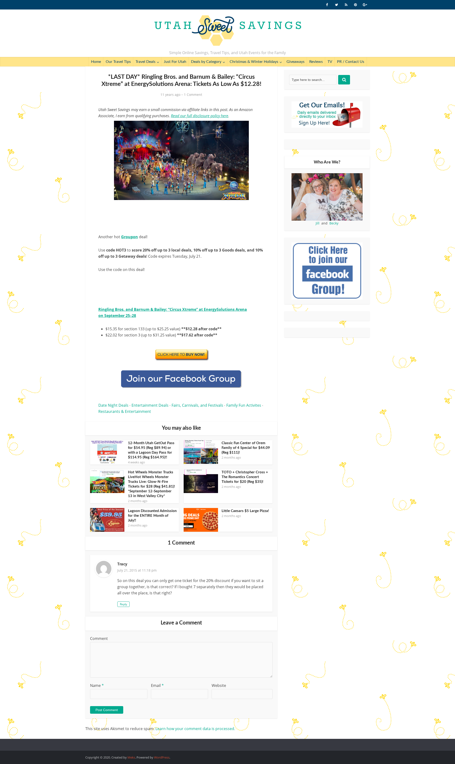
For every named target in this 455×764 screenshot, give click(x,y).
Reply (123, 604)
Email (157, 685)
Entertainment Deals (150, 405)
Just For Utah (175, 62)
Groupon (129, 236)
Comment (99, 638)
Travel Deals (145, 62)
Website (219, 685)
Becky (333, 223)
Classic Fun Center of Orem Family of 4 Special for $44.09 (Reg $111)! (246, 447)
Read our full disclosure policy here (199, 115)
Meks (131, 757)
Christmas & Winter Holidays (254, 62)
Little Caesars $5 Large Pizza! (245, 511)
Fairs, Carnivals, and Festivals (197, 405)
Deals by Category (206, 62)
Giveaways (296, 62)
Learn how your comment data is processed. (195, 728)
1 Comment (193, 95)
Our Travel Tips (118, 62)
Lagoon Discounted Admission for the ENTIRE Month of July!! (152, 515)
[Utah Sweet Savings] (227, 31)
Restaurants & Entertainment (124, 411)
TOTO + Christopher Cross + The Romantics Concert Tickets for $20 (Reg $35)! (245, 477)
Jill (317, 223)
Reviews (316, 62)
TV (330, 62)
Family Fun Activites (243, 405)
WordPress (161, 757)
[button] (257, 127)
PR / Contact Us (350, 62)
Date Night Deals (113, 405)
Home (96, 62)
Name (97, 685)
